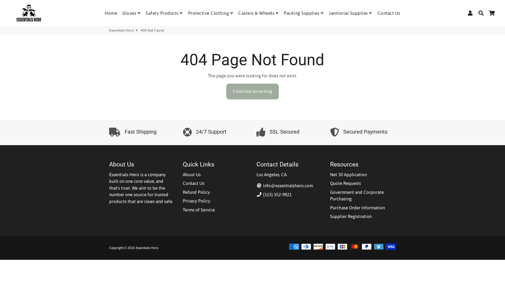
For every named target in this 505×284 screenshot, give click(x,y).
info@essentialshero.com (287, 185)
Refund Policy (196, 192)
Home (111, 13)
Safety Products (163, 13)
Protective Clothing (209, 13)
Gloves (130, 13)
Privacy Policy (196, 201)
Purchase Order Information (357, 207)
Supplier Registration (351, 216)
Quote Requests (345, 183)
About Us (192, 174)
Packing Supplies (302, 13)
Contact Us (388, 13)
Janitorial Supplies (349, 13)
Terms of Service (199, 209)
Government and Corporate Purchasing (357, 196)
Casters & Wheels (257, 13)
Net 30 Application (348, 174)
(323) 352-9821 (277, 194)
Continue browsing (252, 91)
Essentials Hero (121, 30)
